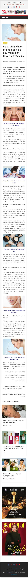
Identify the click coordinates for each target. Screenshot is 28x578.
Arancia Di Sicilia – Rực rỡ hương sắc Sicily (12, 475)
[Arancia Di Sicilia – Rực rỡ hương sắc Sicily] (14, 459)
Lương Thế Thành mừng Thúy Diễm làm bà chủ (13, 395)
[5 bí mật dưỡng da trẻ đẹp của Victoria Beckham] (14, 406)
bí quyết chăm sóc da (8, 61)
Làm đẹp (5, 43)
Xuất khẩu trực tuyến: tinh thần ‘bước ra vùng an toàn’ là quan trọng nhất (14, 388)
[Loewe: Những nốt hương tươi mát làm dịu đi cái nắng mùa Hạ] (14, 432)
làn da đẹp (16, 61)
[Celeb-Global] (3, 17)
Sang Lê (15, 59)
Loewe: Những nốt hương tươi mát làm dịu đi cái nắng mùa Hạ (13, 448)
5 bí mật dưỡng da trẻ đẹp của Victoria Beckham (13, 421)
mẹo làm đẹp (21, 61)
